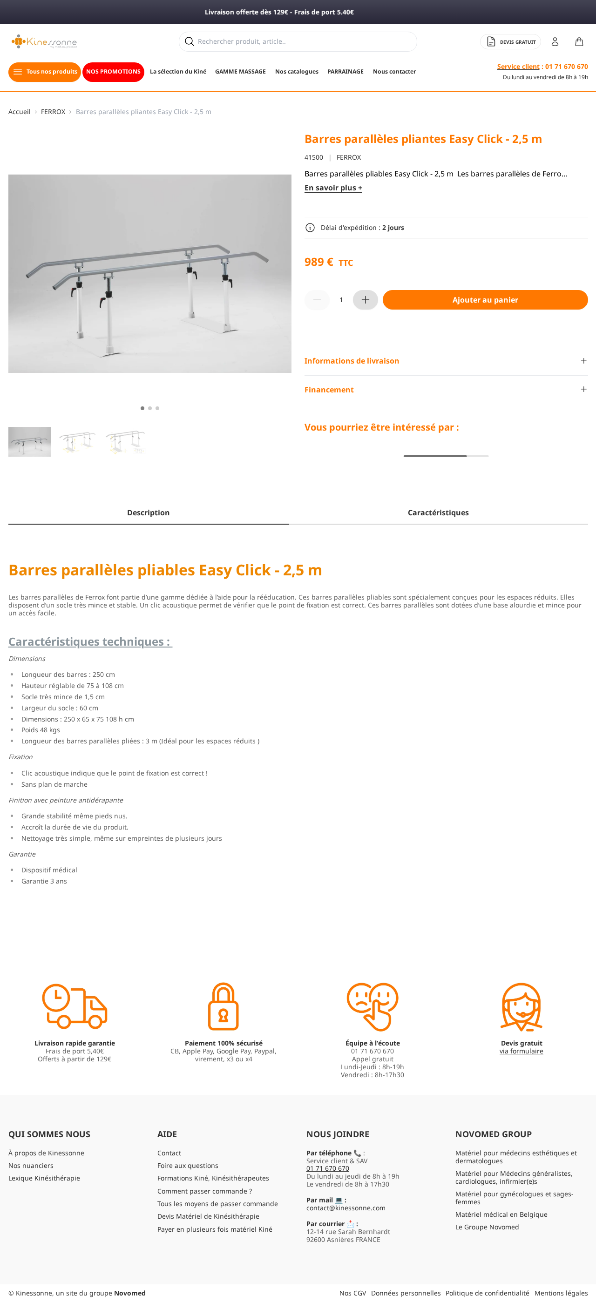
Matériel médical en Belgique (501, 1214)
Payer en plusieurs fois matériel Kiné (214, 1229)
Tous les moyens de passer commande (217, 1203)
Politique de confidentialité (487, 1293)
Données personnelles (406, 1293)
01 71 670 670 (327, 1168)
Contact (169, 1152)
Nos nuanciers (31, 1165)
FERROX (53, 112)
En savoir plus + (333, 187)
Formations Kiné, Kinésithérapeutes (213, 1178)
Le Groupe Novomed (487, 1226)
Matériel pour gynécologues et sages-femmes (514, 1197)
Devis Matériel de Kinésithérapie (208, 1216)
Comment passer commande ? (204, 1191)
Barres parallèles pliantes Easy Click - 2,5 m (143, 112)
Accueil (19, 112)
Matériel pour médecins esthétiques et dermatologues (516, 1156)
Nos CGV (352, 1293)
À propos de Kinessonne (46, 1152)
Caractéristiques (438, 512)
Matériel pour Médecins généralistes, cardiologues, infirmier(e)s (514, 1177)
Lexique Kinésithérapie (44, 1178)
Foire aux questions (187, 1165)
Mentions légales (561, 1293)
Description (148, 512)
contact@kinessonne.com (346, 1207)
